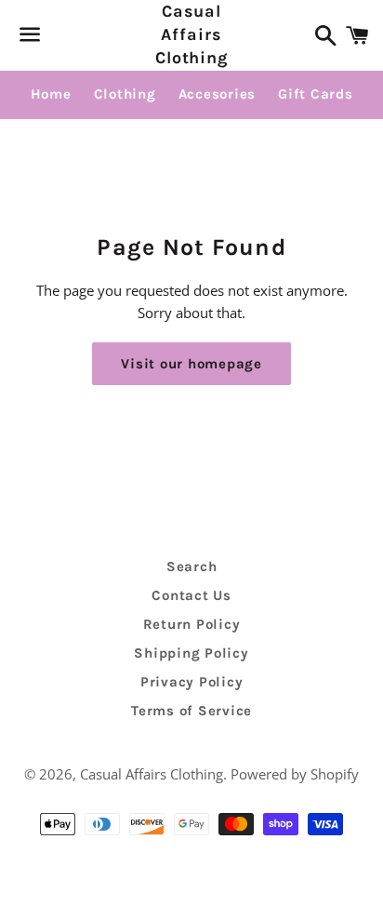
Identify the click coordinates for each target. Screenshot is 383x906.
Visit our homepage (191, 363)
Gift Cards (315, 94)
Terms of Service (191, 710)
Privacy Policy (192, 681)
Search (192, 566)
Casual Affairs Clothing (191, 34)
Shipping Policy (191, 653)
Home (51, 94)
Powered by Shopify (295, 774)
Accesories (217, 94)
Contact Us (191, 595)
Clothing (125, 94)
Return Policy (192, 624)
